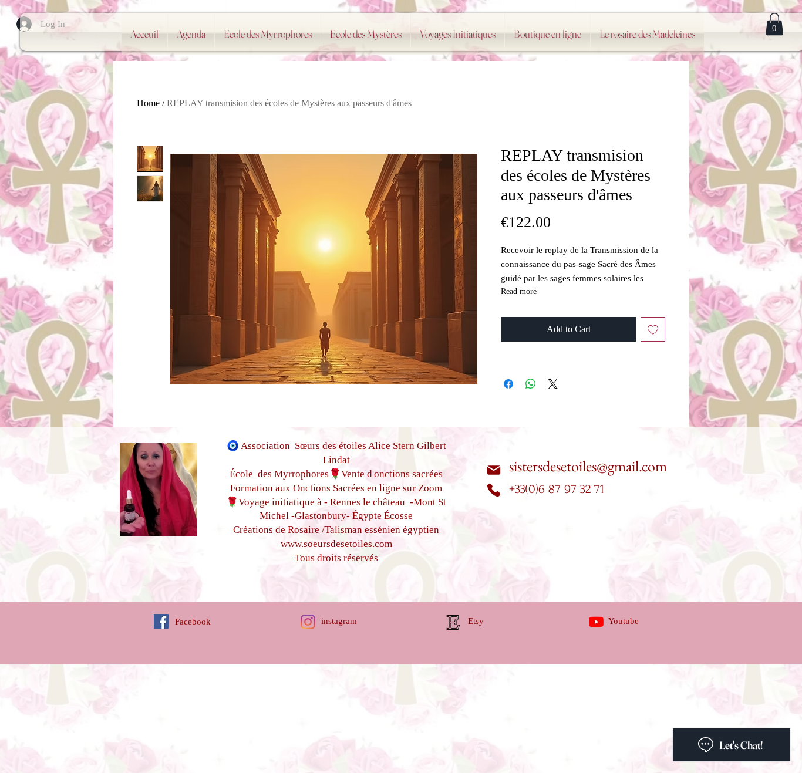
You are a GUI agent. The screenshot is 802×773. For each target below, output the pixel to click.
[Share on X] (553, 384)
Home (148, 103)
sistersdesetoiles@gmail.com (588, 466)
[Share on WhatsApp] (531, 384)
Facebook (193, 621)
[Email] (493, 470)
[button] (774, 24)
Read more (519, 291)
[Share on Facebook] (508, 384)
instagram (339, 621)
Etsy (476, 621)
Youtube (623, 621)
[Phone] (493, 490)
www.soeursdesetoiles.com (336, 543)
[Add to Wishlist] (653, 329)
